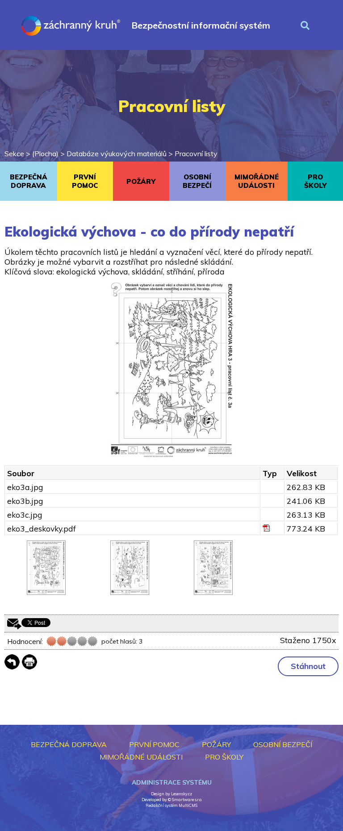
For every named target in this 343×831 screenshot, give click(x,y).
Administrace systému (172, 782)
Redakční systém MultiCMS (171, 805)
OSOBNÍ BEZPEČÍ (197, 181)
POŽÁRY (140, 181)
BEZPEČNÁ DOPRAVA (28, 181)
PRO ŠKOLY (224, 756)
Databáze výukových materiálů (117, 153)
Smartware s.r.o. (187, 799)
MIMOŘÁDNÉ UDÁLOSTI (256, 181)
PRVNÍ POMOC (85, 181)
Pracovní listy (196, 153)
